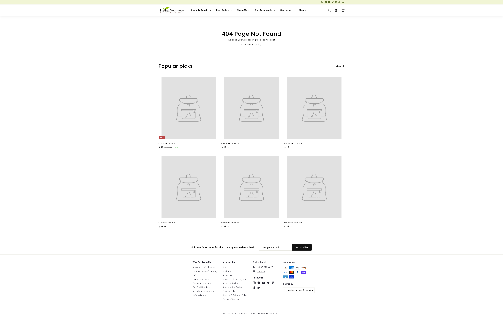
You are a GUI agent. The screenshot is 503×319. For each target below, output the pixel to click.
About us (227, 275)
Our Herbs (286, 10)
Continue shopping (251, 44)
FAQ (194, 275)
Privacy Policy (230, 291)
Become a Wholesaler (204, 267)
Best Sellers (223, 10)
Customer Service (202, 283)
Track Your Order (201, 279)
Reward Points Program (235, 279)
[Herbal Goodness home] (171, 10)
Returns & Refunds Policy (235, 295)
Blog (301, 10)
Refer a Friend (200, 295)
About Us (242, 10)
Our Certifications (202, 287)
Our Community (264, 10)
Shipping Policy (230, 283)
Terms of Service (231, 299)
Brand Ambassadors (203, 291)
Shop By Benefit (200, 10)
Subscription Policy (232, 287)
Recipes (227, 271)
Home (253, 313)
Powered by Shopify (267, 313)
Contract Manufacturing (205, 271)
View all (340, 66)
